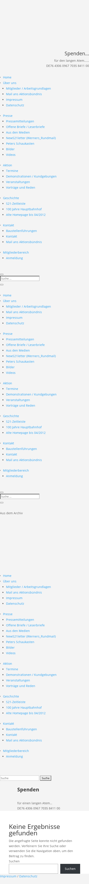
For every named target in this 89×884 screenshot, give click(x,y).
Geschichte (11, 198)
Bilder (10, 149)
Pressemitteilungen (20, 121)
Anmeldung (14, 258)
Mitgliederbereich (16, 252)
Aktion (7, 165)
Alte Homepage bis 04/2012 (26, 215)
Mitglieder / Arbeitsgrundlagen (28, 88)
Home (7, 77)
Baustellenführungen (21, 231)
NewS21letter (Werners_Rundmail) (31, 138)
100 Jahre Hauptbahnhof (24, 209)
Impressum (14, 100)
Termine (12, 171)
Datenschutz (15, 105)
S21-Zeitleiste (15, 203)
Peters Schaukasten (20, 143)
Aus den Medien (18, 132)
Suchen (14, 861)
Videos (11, 155)
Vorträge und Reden (20, 187)
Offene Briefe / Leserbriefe (25, 127)
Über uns (9, 83)
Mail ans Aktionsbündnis (24, 94)
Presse (8, 116)
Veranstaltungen (18, 182)
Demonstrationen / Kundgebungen (31, 176)
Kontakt (8, 225)
